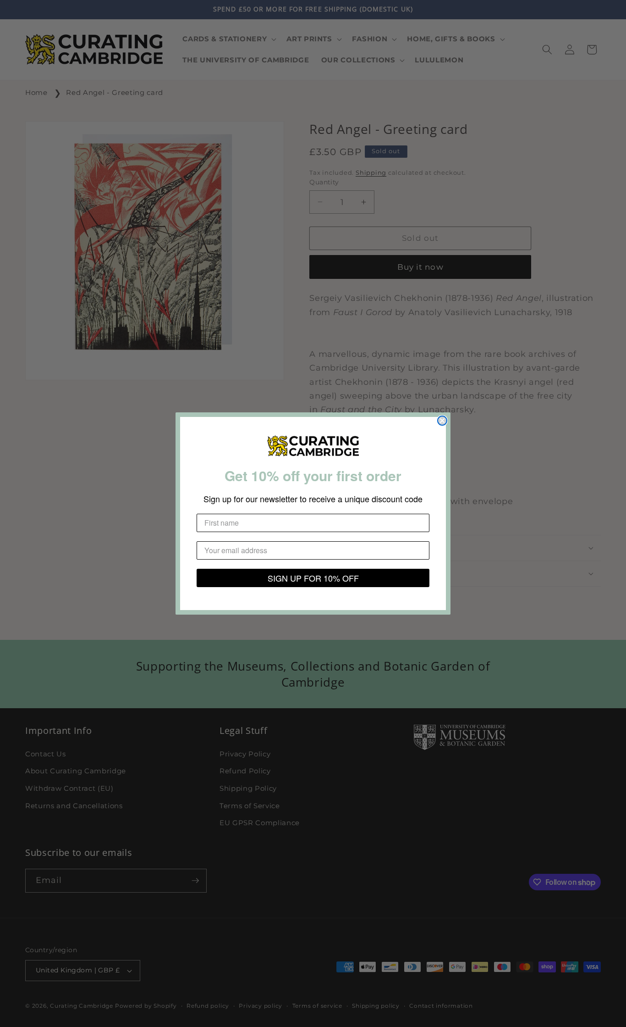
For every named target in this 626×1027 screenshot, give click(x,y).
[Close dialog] (442, 420)
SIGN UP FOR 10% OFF (313, 578)
